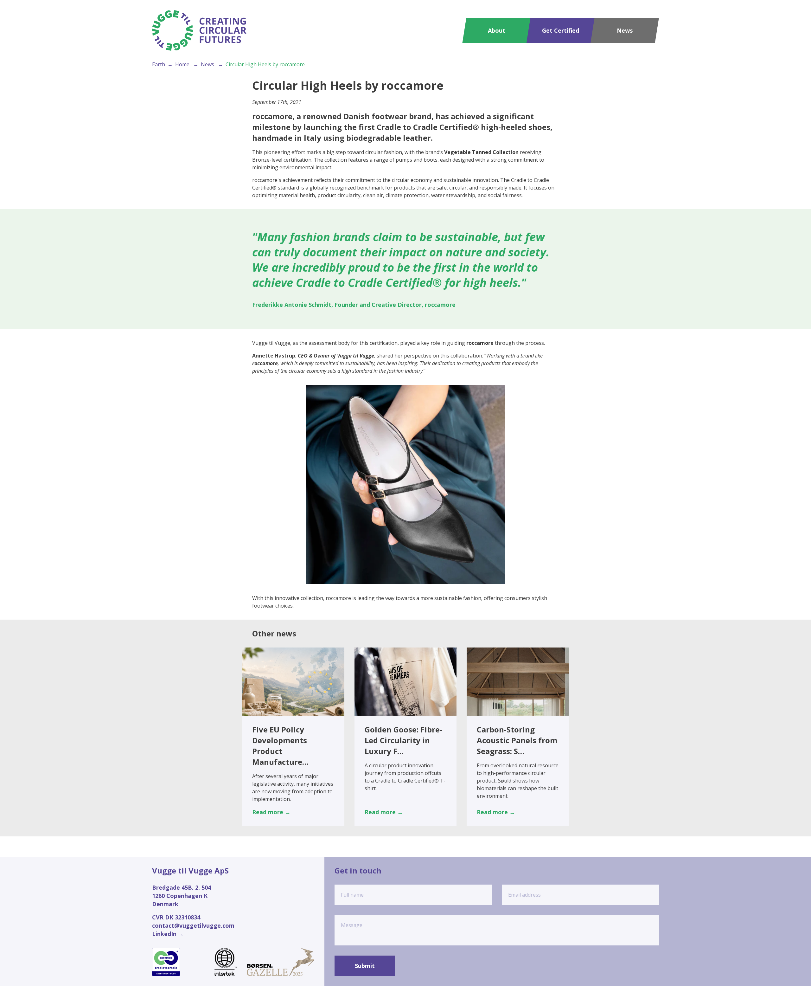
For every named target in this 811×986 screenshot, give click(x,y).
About (496, 30)
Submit (365, 966)
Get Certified (560, 30)
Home (182, 64)
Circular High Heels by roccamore (265, 64)
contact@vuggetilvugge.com (193, 925)
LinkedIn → (168, 934)
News (625, 30)
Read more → (271, 812)
